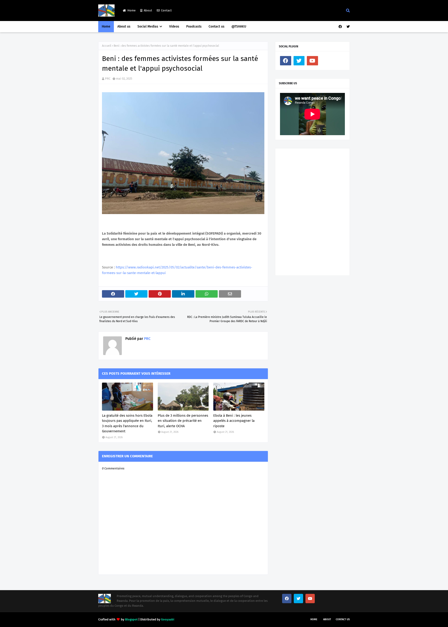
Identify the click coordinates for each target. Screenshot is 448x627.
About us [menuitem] (123, 26)
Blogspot (131, 619)
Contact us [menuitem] (216, 26)
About (148, 10)
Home (131, 10)
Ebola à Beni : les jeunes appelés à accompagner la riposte (234, 420)
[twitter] (347, 26)
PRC (107, 78)
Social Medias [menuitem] (147, 26)
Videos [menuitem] (174, 26)
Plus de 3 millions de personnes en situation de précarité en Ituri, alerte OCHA (183, 420)
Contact (166, 10)
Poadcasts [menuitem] (194, 26)
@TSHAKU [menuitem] (238, 26)
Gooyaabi (167, 619)
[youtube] (312, 60)
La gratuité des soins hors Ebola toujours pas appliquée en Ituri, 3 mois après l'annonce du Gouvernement (127, 423)
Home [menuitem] (106, 26)
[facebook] (340, 26)
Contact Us (343, 619)
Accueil (106, 45)
